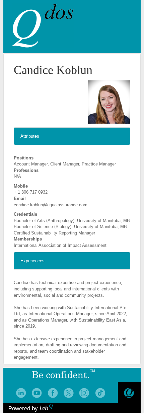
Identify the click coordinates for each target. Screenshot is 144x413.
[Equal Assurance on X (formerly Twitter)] (68, 393)
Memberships (28, 239)
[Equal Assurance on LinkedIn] (20, 393)
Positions (23, 157)
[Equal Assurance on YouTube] (36, 393)
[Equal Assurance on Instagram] (84, 393)
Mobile (21, 186)
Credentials (25, 214)
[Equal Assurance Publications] (129, 393)
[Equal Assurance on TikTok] (100, 393)
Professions (26, 170)
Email (20, 198)
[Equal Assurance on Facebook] (52, 393)
